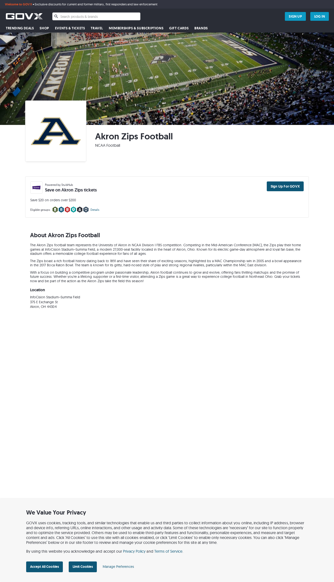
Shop (44, 28)
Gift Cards (179, 28)
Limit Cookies (83, 566)
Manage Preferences (118, 566)
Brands (201, 28)
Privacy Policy (134, 551)
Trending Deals (20, 28)
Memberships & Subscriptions (136, 28)
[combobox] (96, 16)
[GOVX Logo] (24, 16)
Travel (97, 28)
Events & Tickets (70, 28)
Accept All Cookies (44, 566)
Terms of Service (168, 551)
